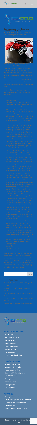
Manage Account (11, 340)
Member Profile (10, 343)
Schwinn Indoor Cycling (13, 367)
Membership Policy (11, 346)
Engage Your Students (19, 35)
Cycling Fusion (10, 379)
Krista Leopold (11, 32)
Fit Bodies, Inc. (10, 406)
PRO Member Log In (12, 337)
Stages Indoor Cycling (12, 364)
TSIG (18, 422)
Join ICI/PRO (9, 334)
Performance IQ (10, 382)
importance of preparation (15, 77)
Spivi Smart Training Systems (15, 373)
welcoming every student (12, 79)
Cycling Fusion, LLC (11, 397)
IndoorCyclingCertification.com (15, 403)
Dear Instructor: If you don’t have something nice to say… (16, 30)
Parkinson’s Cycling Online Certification (18, 400)
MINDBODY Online (11, 376)
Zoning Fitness (10, 385)
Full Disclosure (10, 352)
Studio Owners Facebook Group (16, 408)
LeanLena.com (10, 388)
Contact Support (10, 349)
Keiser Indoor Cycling (12, 370)
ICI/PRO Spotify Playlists (13, 355)
